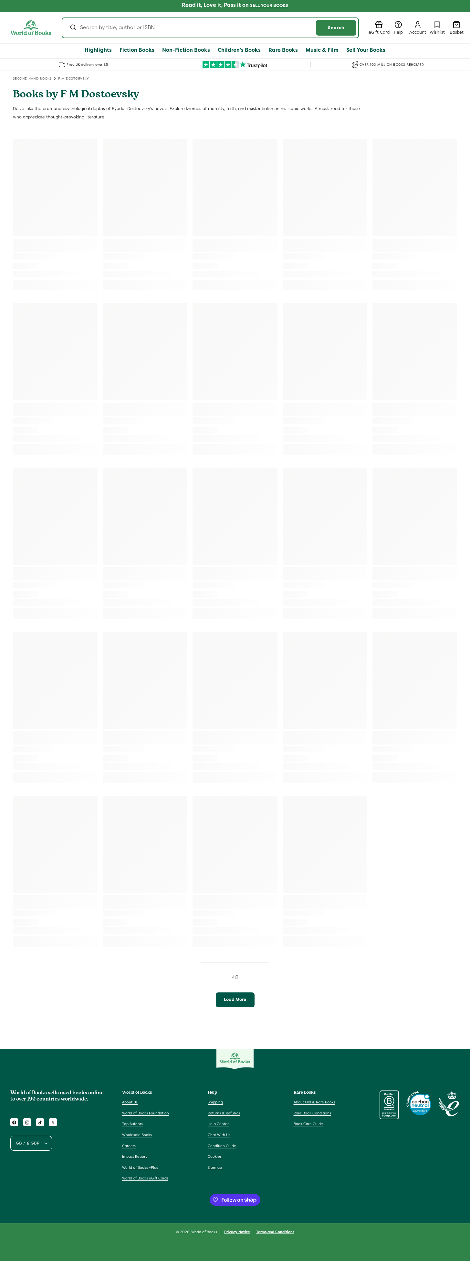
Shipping (215, 1102)
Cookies (215, 1157)
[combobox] (210, 27)
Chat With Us (219, 1135)
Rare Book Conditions (312, 1113)
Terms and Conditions (275, 1231)
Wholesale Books (137, 1135)
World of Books (204, 1232)
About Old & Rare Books (314, 1102)
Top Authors (132, 1124)
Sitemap (215, 1167)
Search (336, 27)
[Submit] (72, 28)
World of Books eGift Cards (145, 1178)
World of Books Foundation (145, 1113)
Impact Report (134, 1157)
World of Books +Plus (140, 1167)
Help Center (218, 1124)
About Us (130, 1102)
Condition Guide (222, 1146)
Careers (129, 1146)
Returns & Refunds (224, 1113)
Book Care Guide (308, 1124)
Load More (235, 999)
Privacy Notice (237, 1231)
